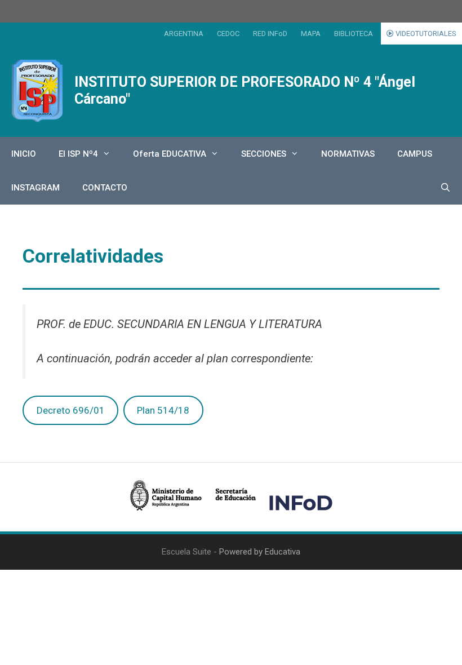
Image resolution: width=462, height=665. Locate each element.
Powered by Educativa (259, 552)
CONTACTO (104, 188)
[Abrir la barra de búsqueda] (445, 188)
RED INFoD (270, 33)
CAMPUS (414, 154)
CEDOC (228, 33)
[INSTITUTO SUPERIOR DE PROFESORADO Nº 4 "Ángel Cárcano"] (37, 91)
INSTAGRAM (35, 188)
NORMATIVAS (348, 154)
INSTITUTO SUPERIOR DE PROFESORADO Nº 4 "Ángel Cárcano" (244, 90)
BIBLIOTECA (353, 33)
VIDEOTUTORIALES (425, 33)
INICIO (23, 154)
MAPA (311, 33)
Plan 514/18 (163, 410)
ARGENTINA (183, 33)
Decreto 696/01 (71, 410)
